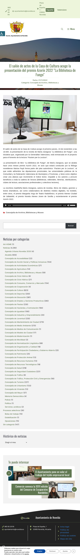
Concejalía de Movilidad (15, 340)
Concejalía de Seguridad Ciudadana (20, 371)
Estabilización (10, 417)
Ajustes (65, 551)
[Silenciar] (68, 205)
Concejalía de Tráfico (14, 375)
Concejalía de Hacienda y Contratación (21, 308)
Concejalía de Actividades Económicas (21, 265)
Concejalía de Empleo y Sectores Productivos (24, 301)
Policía (7, 400)
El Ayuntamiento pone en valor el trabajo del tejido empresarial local (52, 473)
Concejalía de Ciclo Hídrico (16, 276)
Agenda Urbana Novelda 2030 (18, 251)
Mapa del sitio (66, 539)
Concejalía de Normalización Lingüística (22, 343)
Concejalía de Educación (15, 297)
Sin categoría (8, 424)
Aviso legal (64, 527)
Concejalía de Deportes (15, 294)
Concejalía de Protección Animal (18, 357)
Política (8, 403)
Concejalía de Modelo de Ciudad (19, 333)
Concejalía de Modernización (17, 336)
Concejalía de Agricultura (15, 269)
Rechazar (52, 551)
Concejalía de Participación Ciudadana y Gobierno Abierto (30, 350)
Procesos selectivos (11, 410)
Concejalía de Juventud (15, 318)
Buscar (71, 226)
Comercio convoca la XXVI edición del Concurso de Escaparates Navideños (31, 489)
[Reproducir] (6, 205)
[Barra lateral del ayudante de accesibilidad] (2, 33)
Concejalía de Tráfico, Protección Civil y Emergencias (27, 379)
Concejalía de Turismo (14, 382)
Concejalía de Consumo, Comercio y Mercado (24, 283)
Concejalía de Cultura (14, 290)
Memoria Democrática (14, 396)
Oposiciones (10, 421)
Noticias (6, 248)
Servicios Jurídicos (13, 407)
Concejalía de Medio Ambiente (18, 326)
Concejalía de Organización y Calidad (21, 347)
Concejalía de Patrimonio (15, 354)
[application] (40, 205)
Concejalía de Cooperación (16, 287)
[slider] (73, 205)
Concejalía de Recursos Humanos (19, 361)
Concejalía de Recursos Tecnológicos (21, 364)
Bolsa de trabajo (12, 414)
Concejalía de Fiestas (14, 304)
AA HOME (7, 244)
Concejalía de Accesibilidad (16, 258)
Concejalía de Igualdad (14, 311)
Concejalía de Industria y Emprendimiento (22, 315)
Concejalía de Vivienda (14, 389)
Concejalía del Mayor (14, 393)
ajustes (26, 554)
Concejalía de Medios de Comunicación (21, 329)
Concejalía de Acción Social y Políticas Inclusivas (26, 262)
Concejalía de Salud (13, 368)
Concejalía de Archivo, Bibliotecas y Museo (25, 212)
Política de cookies (68, 536)
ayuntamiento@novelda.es (25, 11)
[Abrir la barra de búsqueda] (62, 29)
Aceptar (39, 551)
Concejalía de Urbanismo (15, 386)
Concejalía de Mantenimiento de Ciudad (22, 322)
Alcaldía (8, 255)
